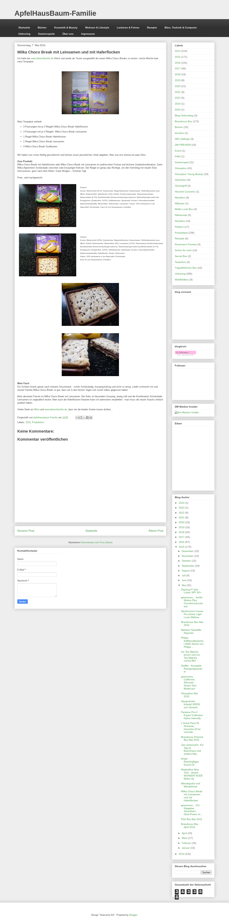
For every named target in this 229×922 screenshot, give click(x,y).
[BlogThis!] (80, 417)
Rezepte (152, 27)
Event (178, 150)
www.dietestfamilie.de (42, 58)
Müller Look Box (184, 209)
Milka (36, 409)
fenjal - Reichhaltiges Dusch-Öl (190, 761)
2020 (178, 86)
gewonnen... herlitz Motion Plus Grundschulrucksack (192, 602)
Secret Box (181, 256)
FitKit (178, 156)
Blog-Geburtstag (184, 115)
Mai (184, 585)
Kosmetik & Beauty (65, 27)
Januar (186, 847)
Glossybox (181, 168)
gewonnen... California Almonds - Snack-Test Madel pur (188, 682)
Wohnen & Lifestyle (97, 27)
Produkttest (38, 422)
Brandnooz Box (183, 121)
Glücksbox (181, 179)
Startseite (24, 27)
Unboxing (24, 33)
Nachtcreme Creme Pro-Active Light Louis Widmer (192, 614)
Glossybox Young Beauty (189, 174)
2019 (178, 80)
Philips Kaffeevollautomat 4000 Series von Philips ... (192, 642)
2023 (178, 103)
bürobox (179, 133)
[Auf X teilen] (84, 417)
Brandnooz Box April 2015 (189, 826)
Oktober (187, 560)
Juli (184, 575)
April (184, 833)
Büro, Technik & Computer (181, 27)
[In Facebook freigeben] (87, 417)
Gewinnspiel (182, 162)
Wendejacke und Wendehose (190, 785)
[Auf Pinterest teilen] (91, 417)
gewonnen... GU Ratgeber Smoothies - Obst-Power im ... (192, 810)
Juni (184, 580)
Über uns (68, 33)
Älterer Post (155, 530)
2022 (178, 97)
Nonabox (180, 221)
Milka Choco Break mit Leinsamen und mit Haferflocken (191, 796)
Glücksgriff (181, 185)
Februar (187, 843)
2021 (178, 92)
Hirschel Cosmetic (185, 191)
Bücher (42, 27)
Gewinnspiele (46, 33)
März (185, 838)
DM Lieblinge (182, 138)
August (186, 570)
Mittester (180, 203)
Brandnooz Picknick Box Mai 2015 (192, 738)
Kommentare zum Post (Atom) (96, 542)
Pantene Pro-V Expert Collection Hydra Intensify (192, 715)
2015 (28, 422)
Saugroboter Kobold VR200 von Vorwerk (190, 704)
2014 (178, 51)
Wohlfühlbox (182, 279)
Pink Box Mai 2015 (191, 819)
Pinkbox (179, 226)
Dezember (188, 551)
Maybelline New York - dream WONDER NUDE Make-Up (192, 774)
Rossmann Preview (186, 244)
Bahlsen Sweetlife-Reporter (191, 631)
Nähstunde (181, 215)
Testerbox (180, 262)
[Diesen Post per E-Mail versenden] (77, 417)
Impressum (88, 33)
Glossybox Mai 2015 (189, 695)
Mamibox (180, 197)
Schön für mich (183, 250)
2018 (178, 74)
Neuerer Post (25, 530)
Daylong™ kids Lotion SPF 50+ (191, 591)
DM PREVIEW (183, 144)
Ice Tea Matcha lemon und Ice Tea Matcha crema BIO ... (190, 656)
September (188, 565)
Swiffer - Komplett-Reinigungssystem (191, 668)
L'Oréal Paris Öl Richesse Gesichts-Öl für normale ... (191, 727)
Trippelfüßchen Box (186, 267)
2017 (178, 68)
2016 (178, 62)
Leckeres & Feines (128, 27)
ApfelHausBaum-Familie (55, 13)
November (188, 555)
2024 (178, 109)
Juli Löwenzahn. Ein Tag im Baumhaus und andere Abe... (192, 749)
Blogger (133, 915)
